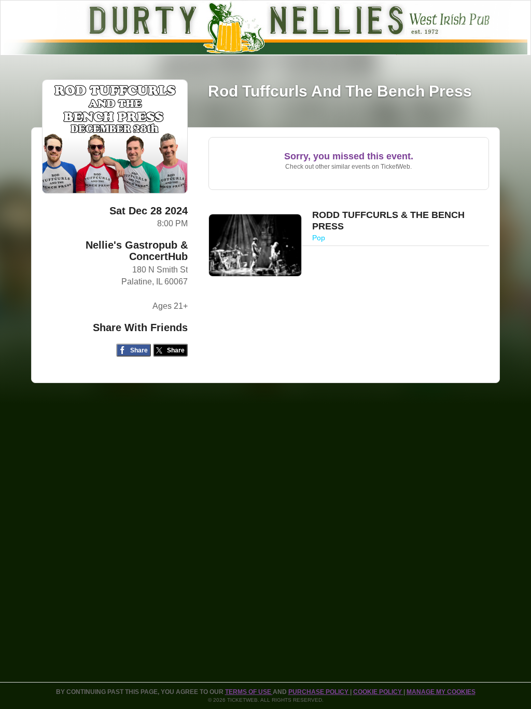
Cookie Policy (378, 692)
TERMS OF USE (249, 692)
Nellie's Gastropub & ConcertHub (137, 250)
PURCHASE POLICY (319, 692)
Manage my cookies (441, 692)
